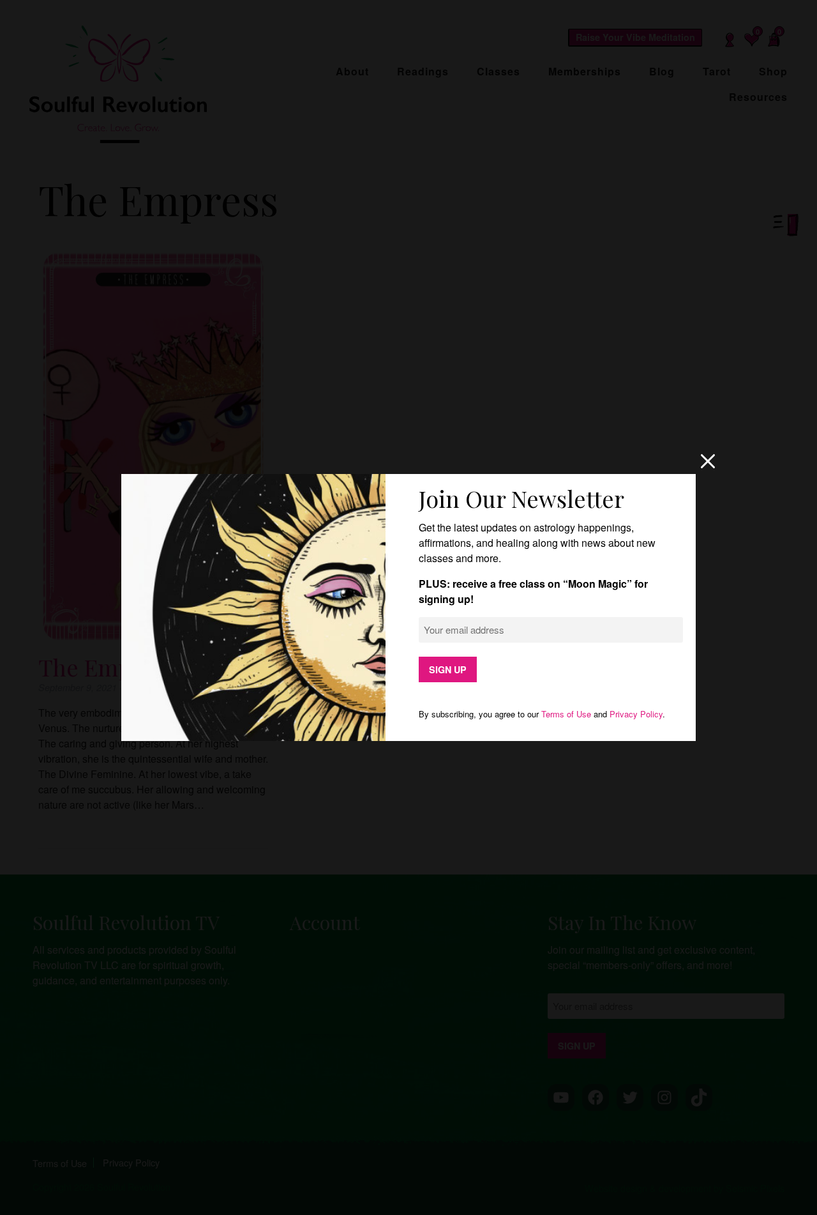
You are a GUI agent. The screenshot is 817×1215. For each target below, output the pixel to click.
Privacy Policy (636, 714)
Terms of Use (566, 714)
